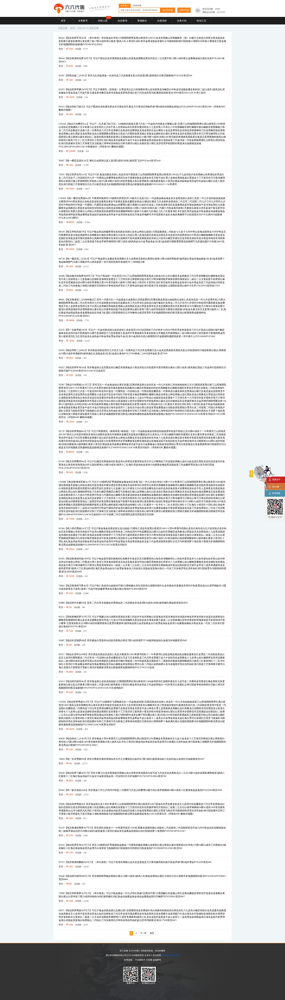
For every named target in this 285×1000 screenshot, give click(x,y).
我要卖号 (276, 480)
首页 (63, 20)
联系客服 (276, 493)
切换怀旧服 (184, 10)
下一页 (143, 933)
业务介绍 (181, 20)
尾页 (152, 933)
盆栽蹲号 (157, 960)
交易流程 (162, 20)
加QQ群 (275, 487)
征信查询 (122, 20)
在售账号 (83, 20)
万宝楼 (149, 960)
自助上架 (102, 20)
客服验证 (142, 20)
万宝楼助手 (140, 960)
